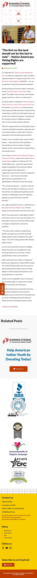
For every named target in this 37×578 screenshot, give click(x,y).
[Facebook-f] (3, 548)
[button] (18, 14)
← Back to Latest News (10, 306)
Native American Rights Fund (14, 208)
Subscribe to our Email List (16, 559)
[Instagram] (10, 548)
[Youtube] (7, 548)
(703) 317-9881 (6, 508)
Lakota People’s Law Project (17, 91)
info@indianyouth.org (8, 512)
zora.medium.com (16, 107)
